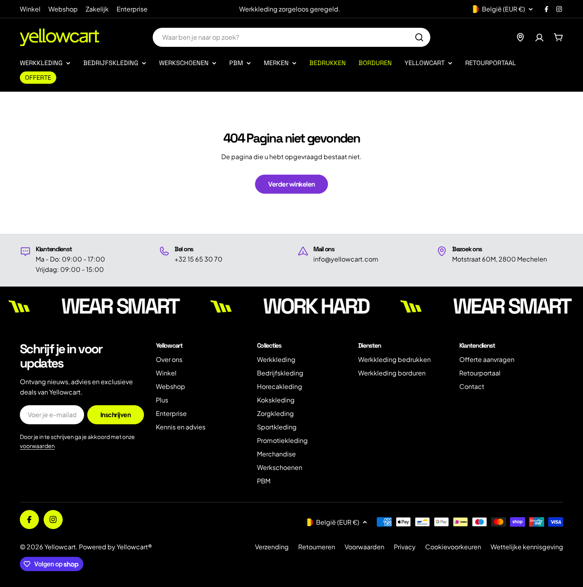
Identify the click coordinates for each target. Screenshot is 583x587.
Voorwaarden (364, 547)
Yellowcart (60, 547)
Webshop (63, 9)
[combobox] (291, 37)
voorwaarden (37, 445)
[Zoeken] (419, 37)
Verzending (272, 547)
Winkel (30, 9)
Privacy (405, 547)
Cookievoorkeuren (453, 547)
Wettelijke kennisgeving (527, 547)
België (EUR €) (503, 9)
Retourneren (316, 547)
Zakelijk (97, 9)
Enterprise (132, 9)
